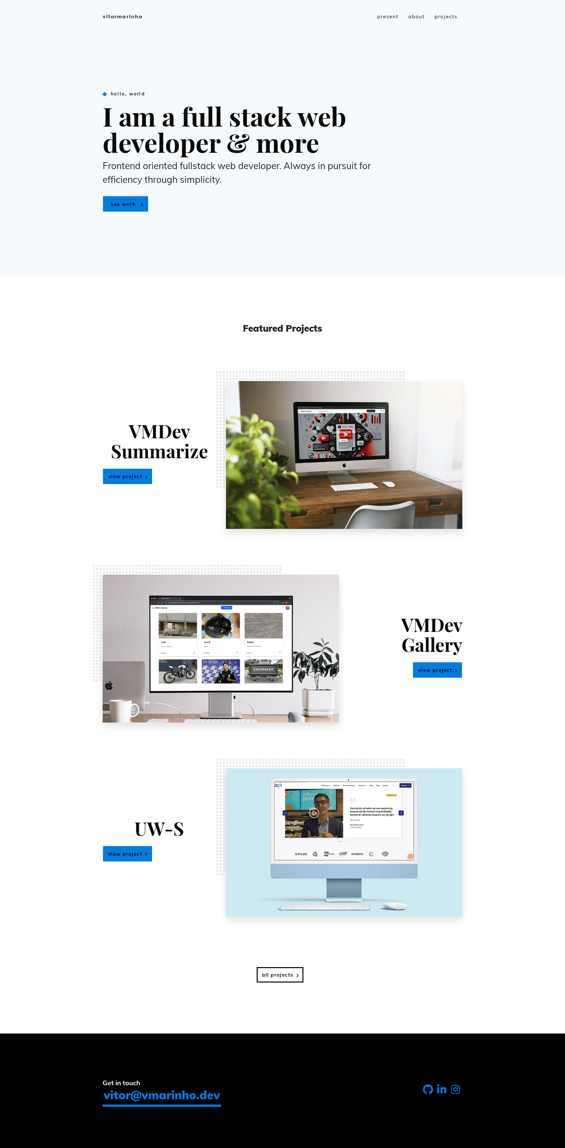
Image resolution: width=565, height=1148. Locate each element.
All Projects (277, 975)
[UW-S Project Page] (344, 842)
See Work (123, 204)
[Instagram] (455, 1091)
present (388, 16)
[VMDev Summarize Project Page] (344, 455)
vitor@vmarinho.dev (162, 1094)
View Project (125, 476)
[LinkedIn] (442, 1091)
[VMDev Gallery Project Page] (221, 648)
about (416, 16)
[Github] (428, 1091)
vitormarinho (123, 16)
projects (446, 16)
